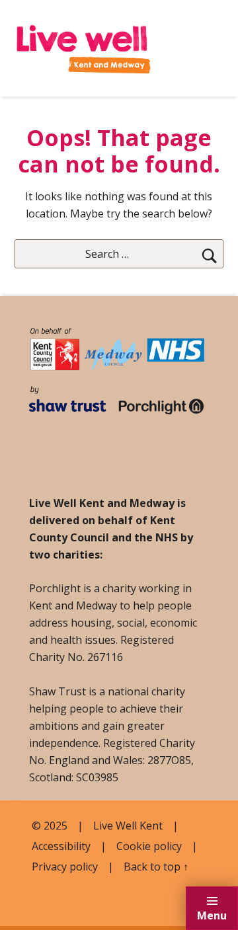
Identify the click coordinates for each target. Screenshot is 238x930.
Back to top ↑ (156, 866)
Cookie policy (149, 846)
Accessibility (61, 846)
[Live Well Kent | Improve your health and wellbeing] (84, 42)
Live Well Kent (128, 825)
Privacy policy (65, 866)
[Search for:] (119, 253)
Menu (212, 915)
